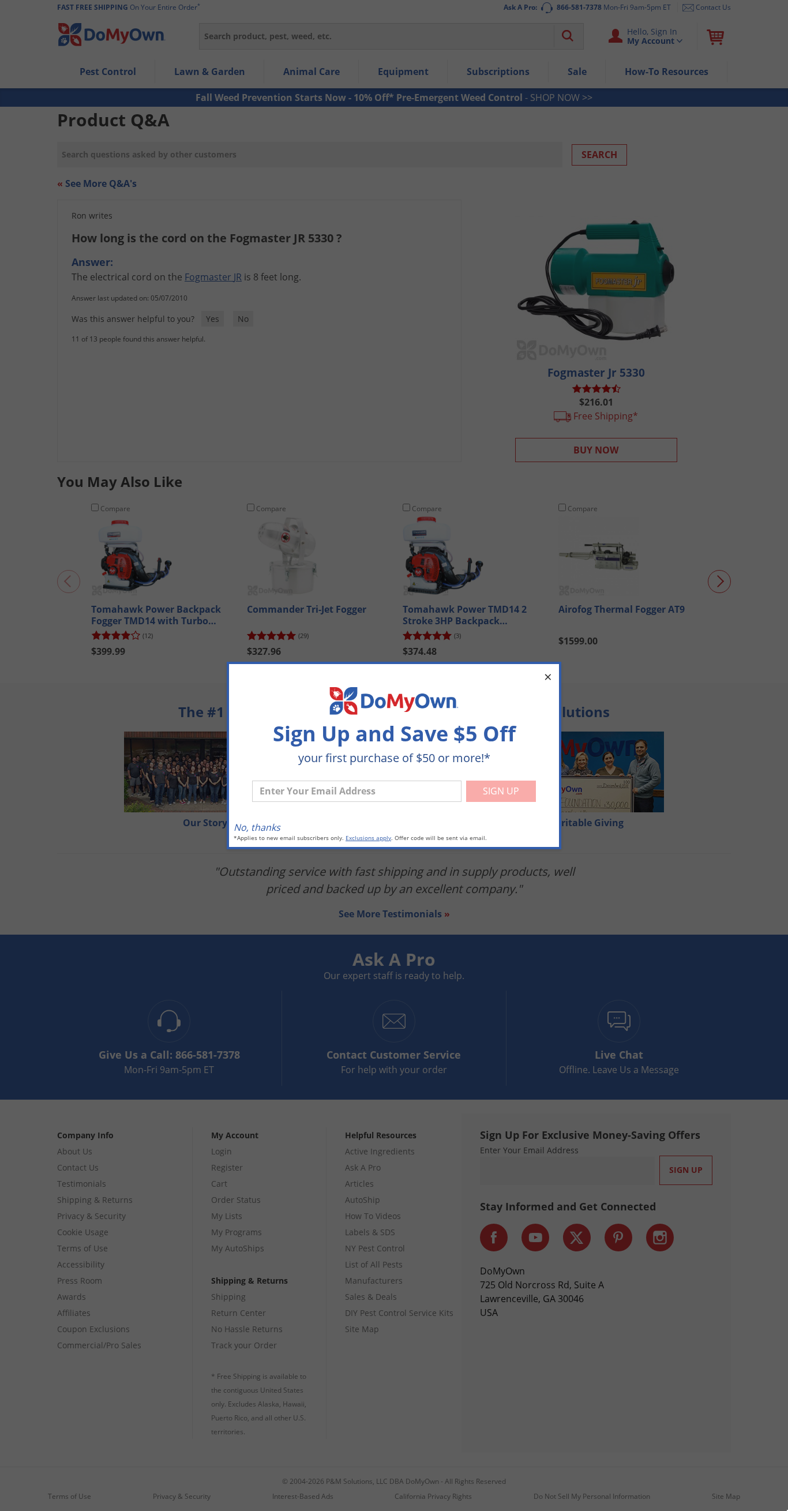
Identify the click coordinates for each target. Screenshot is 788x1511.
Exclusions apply (368, 838)
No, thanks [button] (257, 827)
